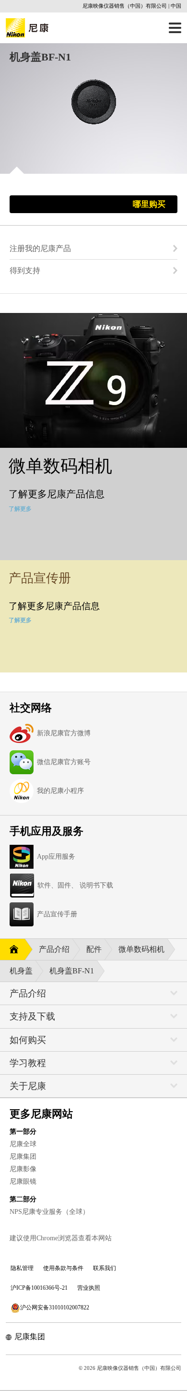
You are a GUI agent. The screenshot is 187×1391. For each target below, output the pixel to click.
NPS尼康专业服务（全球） (49, 1211)
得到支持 (25, 270)
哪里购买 (149, 204)
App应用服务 (56, 856)
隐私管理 (22, 1268)
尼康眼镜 (23, 1181)
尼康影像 (23, 1169)
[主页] (12, 949)
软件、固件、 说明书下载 (75, 885)
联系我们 (104, 1268)
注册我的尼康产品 (40, 248)
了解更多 (20, 508)
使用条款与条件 (63, 1268)
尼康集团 (23, 1156)
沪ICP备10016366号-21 (39, 1287)
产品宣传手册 (57, 914)
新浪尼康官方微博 (64, 733)
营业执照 (88, 1287)
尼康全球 (23, 1144)
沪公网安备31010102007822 (54, 1307)
